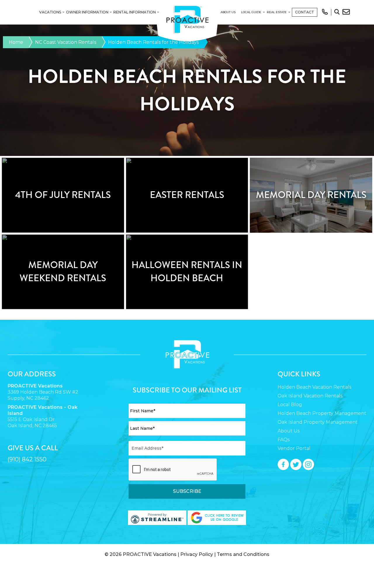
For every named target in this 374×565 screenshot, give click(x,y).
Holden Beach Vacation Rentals (314, 387)
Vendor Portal (294, 448)
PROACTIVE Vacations (149, 554)
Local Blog (290, 404)
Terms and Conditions (243, 554)
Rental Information (134, 12)
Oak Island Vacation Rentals (310, 396)
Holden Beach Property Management (322, 413)
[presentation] (173, 469)
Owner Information (87, 12)
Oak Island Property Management (318, 422)
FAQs (284, 439)
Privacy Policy (196, 554)
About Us (228, 12)
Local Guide (251, 12)
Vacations (50, 12)
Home (16, 42)
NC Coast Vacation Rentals (65, 42)
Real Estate (277, 12)
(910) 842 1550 (27, 459)
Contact (304, 12)
